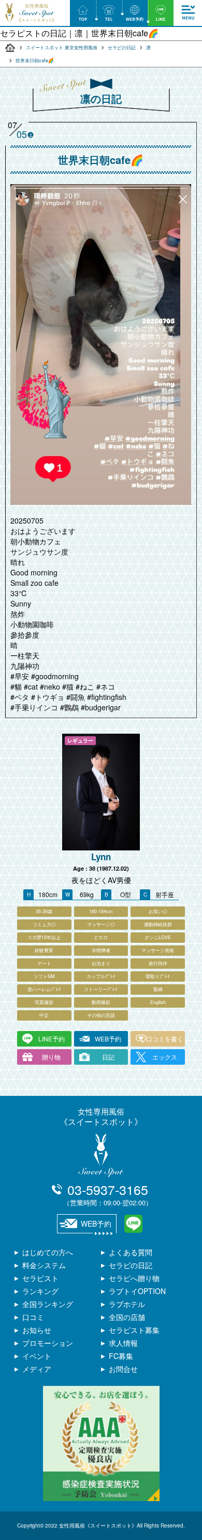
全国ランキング (47, 1304)
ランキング (40, 1291)
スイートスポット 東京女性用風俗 (61, 47)
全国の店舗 (127, 1317)
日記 (108, 1056)
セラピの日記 (122, 47)
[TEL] (109, 13)
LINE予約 (51, 1038)
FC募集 (121, 1356)
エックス (164, 1056)
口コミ (33, 1317)
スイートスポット (10, 48)
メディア (36, 1369)
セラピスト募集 (134, 1330)
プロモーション (47, 1343)
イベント (36, 1356)
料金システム (44, 1265)
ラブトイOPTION (137, 1291)
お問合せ (123, 1369)
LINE (133, 1224)
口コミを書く (164, 1038)
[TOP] (83, 13)
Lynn (101, 856)
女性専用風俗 (101, 1116)
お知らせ (36, 1330)
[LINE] (161, 13)
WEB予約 (108, 1038)
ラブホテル (127, 1304)
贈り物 (51, 1056)
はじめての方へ (47, 1252)
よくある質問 (130, 1252)
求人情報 (123, 1343)
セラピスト (40, 1278)
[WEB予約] (135, 13)
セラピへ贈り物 (134, 1278)
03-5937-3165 (107, 1193)
